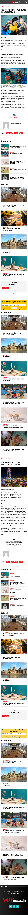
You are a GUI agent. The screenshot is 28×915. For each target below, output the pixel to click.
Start (2, 6)
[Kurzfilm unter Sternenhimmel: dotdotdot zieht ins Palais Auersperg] (14, 438)
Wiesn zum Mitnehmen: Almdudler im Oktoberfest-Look (11, 229)
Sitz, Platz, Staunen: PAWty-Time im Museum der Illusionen (18, 147)
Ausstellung (9, 133)
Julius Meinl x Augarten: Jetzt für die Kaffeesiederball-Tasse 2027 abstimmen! (17, 162)
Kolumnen (5, 355)
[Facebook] (3, 288)
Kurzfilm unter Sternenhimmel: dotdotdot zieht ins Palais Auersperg (13, 450)
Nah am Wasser (6, 252)
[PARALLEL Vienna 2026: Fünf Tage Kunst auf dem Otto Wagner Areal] (14, 194)
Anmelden (14, 308)
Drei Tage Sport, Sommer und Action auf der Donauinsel (18, 170)
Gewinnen (5, 227)
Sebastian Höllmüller (15, 123)
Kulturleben (6, 204)
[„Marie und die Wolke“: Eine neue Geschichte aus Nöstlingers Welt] (5, 177)
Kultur (15, 133)
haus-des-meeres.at (14, 117)
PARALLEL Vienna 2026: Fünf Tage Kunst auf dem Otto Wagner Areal (13, 206)
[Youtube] (8, 288)
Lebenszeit (8, 6)
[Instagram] (5, 288)
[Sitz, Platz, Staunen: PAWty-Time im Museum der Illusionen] (5, 147)
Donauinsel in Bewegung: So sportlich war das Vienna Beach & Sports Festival (17, 155)
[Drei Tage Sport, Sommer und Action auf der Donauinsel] (5, 170)
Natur (21, 133)
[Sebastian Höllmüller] (6, 125)
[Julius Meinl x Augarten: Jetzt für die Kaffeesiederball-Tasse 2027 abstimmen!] (5, 162)
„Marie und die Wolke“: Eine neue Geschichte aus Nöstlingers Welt (17, 178)
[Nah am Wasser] (14, 241)
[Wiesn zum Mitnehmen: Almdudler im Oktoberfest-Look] (14, 218)
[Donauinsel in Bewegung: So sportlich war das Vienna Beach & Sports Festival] (5, 154)
